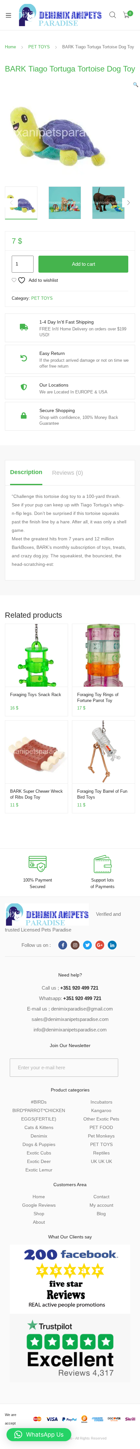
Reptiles (101, 1152)
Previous (11, 202)
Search (113, 15)
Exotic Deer (39, 1161)
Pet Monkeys (101, 1135)
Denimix (39, 1135)
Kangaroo (101, 1110)
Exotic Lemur (38, 1169)
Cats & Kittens (38, 1127)
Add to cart (83, 264)
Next (128, 202)
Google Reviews (39, 1205)
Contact (101, 1196)
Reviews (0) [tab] (67, 473)
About (39, 1222)
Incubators (101, 1102)
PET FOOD (101, 1127)
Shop (39, 1213)
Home (10, 46)
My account (101, 1205)
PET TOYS (39, 46)
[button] (135, 84)
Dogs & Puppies (38, 1144)
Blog (101, 1213)
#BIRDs (39, 1102)
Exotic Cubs (39, 1152)
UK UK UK (101, 1161)
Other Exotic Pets (101, 1119)
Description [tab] (26, 472)
